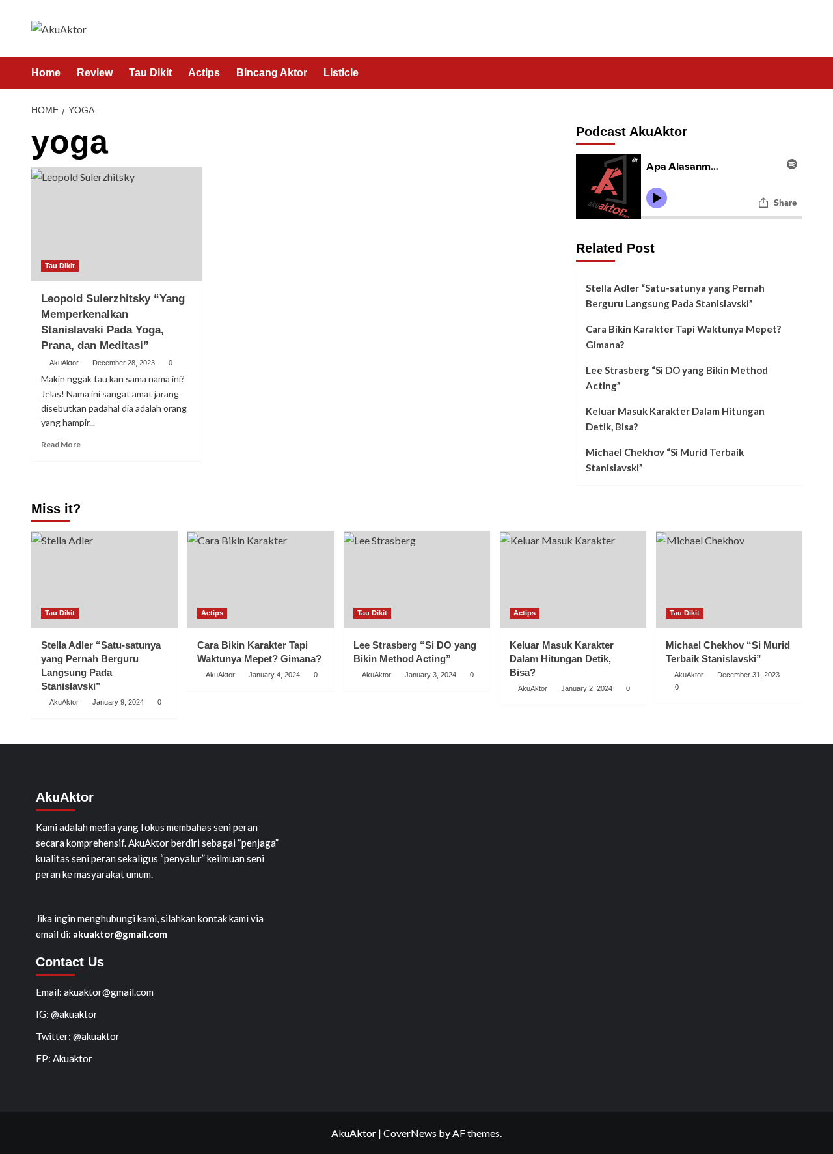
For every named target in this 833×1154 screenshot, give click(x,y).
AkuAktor (64, 363)
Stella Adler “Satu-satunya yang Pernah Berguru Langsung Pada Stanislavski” (675, 295)
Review (95, 72)
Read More (61, 444)
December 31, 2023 (748, 675)
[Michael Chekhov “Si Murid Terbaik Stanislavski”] (729, 579)
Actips (204, 72)
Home (46, 72)
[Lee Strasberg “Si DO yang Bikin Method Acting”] (417, 579)
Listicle (341, 72)
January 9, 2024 (118, 702)
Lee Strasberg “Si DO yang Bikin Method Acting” (677, 377)
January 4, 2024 (274, 675)
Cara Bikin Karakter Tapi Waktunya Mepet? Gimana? (683, 336)
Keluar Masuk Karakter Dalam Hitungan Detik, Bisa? (675, 418)
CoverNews (410, 1133)
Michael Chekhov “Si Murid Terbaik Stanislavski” (665, 459)
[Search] (794, 73)
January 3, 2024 (430, 675)
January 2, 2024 (586, 688)
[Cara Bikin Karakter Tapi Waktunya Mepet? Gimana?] (260, 579)
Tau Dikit (150, 72)
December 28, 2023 (123, 363)
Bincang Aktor (271, 72)
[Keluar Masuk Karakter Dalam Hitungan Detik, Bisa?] (573, 579)
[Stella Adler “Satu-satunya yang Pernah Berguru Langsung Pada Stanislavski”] (104, 579)
